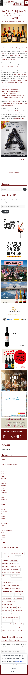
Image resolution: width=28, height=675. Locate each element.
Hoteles (3, 504)
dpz (3, 601)
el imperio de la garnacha (9, 607)
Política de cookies (19, 661)
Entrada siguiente (14, 172)
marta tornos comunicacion (10, 617)
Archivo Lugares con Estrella (9, 464)
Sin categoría (4, 523)
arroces (3, 466)
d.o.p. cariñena (6, 579)
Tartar (3, 528)
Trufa (2, 532)
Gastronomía (4, 499)
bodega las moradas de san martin (11, 563)
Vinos (13, 21)
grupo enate (5, 614)
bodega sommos (15, 569)
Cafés (2, 473)
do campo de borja (7, 591)
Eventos (10, 21)
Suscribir (5, 211)
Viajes (3, 537)
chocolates (4, 483)
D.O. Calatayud (6, 575)
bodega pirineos (15, 566)
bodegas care (5, 569)
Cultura (6, 21)
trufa (3, 630)
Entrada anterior (14, 168)
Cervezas (3, 478)
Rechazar (14, 668)
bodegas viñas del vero (8, 572)
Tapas (2, 525)
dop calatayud (19, 591)
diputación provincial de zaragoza (11, 588)
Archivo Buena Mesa (6, 462)
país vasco (16, 620)
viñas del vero (11, 630)
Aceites (3, 459)
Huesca (13, 614)
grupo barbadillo (17, 610)
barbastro (5, 560)
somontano (5, 627)
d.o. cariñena (15, 575)
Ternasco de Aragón (6, 530)
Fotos (2, 497)
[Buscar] (25, 189)
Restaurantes (4, 521)
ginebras (3, 502)
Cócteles (3, 485)
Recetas (3, 518)
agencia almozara (8, 556)
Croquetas (4, 488)
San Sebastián (19, 624)
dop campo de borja (8, 594)
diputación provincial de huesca (11, 585)
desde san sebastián (8, 582)
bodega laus (5, 566)
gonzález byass (6, 610)
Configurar (14, 671)
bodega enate (14, 560)
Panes (3, 514)
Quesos (3, 516)
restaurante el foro (7, 624)
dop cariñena (19, 594)
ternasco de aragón (16, 627)
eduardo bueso (11, 601)
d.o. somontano (16, 579)
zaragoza (21, 630)
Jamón (3, 506)
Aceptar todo (14, 664)
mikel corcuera (7, 620)
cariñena (18, 572)
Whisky (3, 542)
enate (19, 607)
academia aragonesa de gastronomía (13, 553)
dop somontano (7, 598)
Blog (3, 21)
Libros (3, 509)
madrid (21, 614)
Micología (4, 511)
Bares (2, 469)
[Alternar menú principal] (26, 2)
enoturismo (4, 492)
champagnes (4, 481)
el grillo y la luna (7, 604)
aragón (18, 556)
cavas (2, 476)
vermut (3, 535)
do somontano (18, 598)
